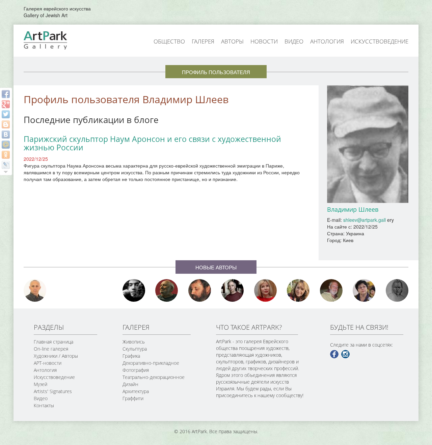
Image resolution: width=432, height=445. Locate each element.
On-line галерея (51, 349)
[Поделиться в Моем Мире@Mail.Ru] (6, 145)
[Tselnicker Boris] (199, 290)
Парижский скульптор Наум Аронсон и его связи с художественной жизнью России (152, 143)
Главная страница (53, 341)
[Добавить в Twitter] (6, 114)
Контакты (44, 405)
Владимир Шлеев (352, 209)
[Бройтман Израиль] (232, 290)
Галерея (203, 41)
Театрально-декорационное (154, 377)
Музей (40, 384)
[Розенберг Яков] (397, 290)
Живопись (134, 341)
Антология (327, 41)
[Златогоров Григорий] (134, 290)
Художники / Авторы (56, 356)
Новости (264, 41)
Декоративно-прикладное (151, 363)
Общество (169, 41)
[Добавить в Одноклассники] (6, 155)
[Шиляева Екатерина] (298, 290)
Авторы (232, 41)
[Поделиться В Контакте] (6, 134)
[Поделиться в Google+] (6, 104)
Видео (294, 41)
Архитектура (136, 391)
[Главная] (53, 40)
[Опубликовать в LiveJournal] (6, 165)
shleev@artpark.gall (364, 219)
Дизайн (130, 384)
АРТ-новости (47, 363)
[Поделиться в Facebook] (6, 94)
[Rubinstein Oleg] (35, 290)
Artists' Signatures (53, 391)
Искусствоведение (379, 41)
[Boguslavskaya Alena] (265, 290)
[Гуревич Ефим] (166, 290)
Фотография (136, 370)
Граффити (133, 398)
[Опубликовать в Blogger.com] (6, 124)
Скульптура (135, 349)
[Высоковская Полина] (364, 290)
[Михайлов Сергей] (331, 290)
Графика (131, 356)
